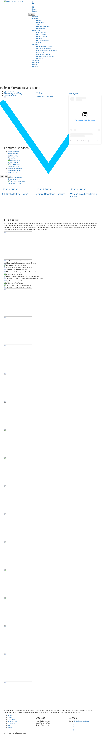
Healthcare (39, 59)
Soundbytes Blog (13, 93)
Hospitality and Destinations (45, 57)
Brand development (14, 170)
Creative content (13, 162)
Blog (9, 725)
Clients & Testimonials (43, 27)
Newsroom (35, 63)
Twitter (39, 93)
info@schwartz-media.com (81, 721)
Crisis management (14, 179)
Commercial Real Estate (44, 47)
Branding (39, 39)
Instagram (74, 93)
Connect (35, 67)
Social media (12, 175)
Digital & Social (41, 35)
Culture (38, 21)
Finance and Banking (43, 55)
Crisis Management (42, 41)
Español (34, 11)
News (10, 717)
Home (10, 715)
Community (40, 23)
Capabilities (36, 31)
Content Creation (41, 37)
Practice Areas (12, 721)
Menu (32, 14)
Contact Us (11, 723)
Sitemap (10, 727)
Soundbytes (36, 61)
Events (38, 43)
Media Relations (41, 33)
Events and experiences (15, 183)
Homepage (35, 17)
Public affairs (12, 158)
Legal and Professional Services (46, 51)
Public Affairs (40, 53)
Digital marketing (13, 166)
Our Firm (35, 19)
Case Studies (40, 29)
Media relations (13, 154)
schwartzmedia (94, 141)
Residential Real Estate (43, 49)
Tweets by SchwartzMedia (44, 96)
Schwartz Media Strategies (78, 141)
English (34, 9)
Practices (35, 45)
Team (38, 25)
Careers (34, 65)
